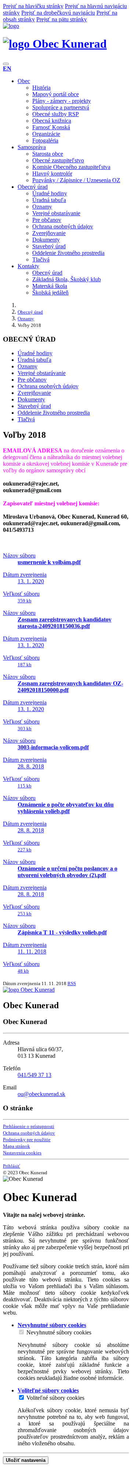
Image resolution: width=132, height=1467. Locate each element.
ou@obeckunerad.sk (41, 1094)
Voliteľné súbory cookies (55, 1398)
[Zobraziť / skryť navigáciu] (6, 64)
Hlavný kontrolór (52, 173)
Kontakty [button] (28, 266)
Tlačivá (41, 259)
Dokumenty (46, 240)
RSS (71, 983)
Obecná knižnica (51, 121)
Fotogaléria (45, 140)
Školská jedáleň (50, 292)
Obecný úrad (47, 273)
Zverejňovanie (49, 233)
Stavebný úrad (49, 246)
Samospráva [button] (32, 147)
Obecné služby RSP (55, 114)
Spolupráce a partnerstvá (60, 107)
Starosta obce (47, 154)
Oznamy (42, 206)
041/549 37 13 (34, 1075)
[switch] (21, 1332)
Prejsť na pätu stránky (61, 19)
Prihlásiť (11, 1166)
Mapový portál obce (55, 94)
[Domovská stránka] (11, 26)
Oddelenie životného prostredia (68, 253)
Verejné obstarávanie (56, 213)
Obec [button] (24, 81)
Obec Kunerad (68, 43)
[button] (7, 68)
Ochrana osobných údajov (62, 226)
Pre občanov (46, 220)
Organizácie (46, 134)
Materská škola (49, 286)
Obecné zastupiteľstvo (58, 160)
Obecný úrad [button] (33, 187)
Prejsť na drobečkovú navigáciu (58, 13)
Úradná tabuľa (49, 200)
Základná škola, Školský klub (66, 279)
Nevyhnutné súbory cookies (58, 1332)
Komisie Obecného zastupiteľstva (71, 167)
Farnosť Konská (51, 127)
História (41, 87)
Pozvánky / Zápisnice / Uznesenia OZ (76, 180)
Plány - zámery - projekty (61, 101)
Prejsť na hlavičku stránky (33, 6)
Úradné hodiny (49, 193)
